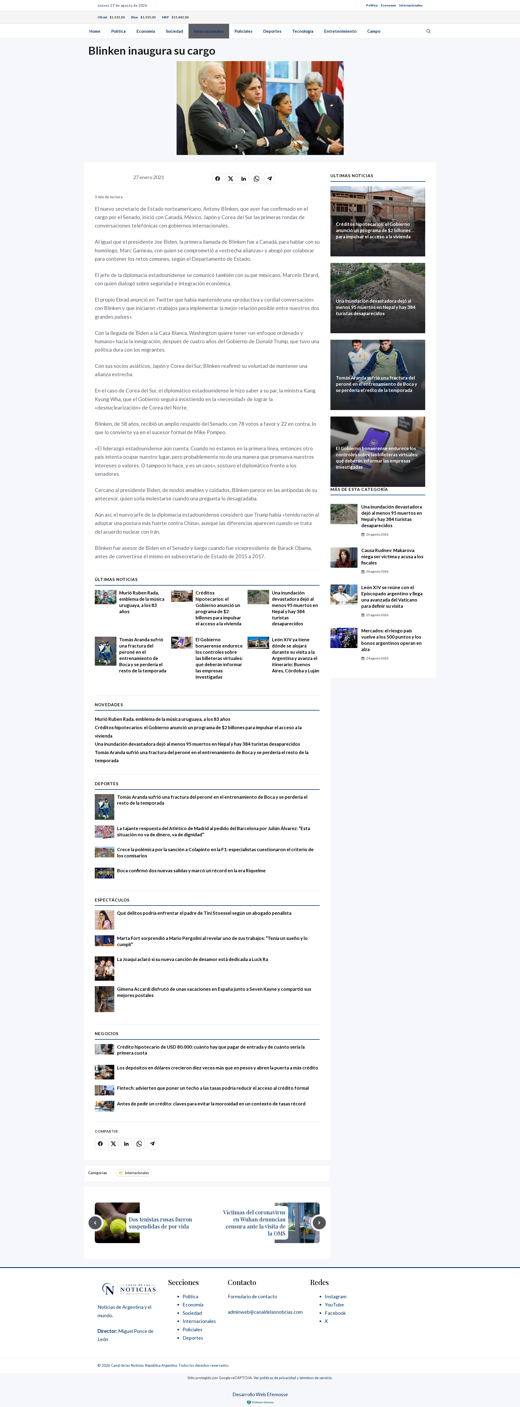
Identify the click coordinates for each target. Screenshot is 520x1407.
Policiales (243, 31)
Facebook (335, 1313)
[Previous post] (95, 1222)
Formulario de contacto (252, 1296)
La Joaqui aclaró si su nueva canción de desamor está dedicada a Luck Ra (192, 959)
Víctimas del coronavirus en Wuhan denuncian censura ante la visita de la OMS (254, 1222)
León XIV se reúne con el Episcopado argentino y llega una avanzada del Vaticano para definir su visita (391, 596)
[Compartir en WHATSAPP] (256, 178)
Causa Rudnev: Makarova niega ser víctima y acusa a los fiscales (392, 556)
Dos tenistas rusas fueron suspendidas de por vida (160, 1223)
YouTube (334, 1304)
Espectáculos (112, 899)
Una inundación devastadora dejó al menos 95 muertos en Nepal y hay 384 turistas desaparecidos (295, 608)
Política (372, 5)
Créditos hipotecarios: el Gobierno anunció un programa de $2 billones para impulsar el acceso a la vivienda (218, 608)
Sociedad (174, 31)
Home (94, 31)
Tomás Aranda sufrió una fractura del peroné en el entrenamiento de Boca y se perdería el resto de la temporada (142, 655)
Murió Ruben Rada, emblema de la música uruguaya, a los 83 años (141, 602)
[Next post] (319, 1222)
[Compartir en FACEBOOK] (217, 178)
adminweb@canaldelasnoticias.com (265, 1312)
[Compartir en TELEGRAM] (269, 178)
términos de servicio (316, 1378)
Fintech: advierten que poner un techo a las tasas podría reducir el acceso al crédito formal (213, 1088)
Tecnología (302, 31)
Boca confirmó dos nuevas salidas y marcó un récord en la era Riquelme (191, 870)
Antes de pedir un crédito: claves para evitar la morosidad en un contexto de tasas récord (211, 1104)
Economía (388, 5)
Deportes (272, 31)
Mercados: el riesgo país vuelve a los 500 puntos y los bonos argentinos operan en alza (391, 640)
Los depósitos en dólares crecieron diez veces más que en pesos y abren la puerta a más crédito (217, 1068)
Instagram (335, 1296)
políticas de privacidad (278, 1378)
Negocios (107, 1033)
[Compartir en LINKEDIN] (243, 178)
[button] (428, 31)
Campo (373, 31)
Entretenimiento (340, 31)
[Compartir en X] (230, 178)
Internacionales (410, 5)
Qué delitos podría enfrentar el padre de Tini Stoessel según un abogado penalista (204, 913)
